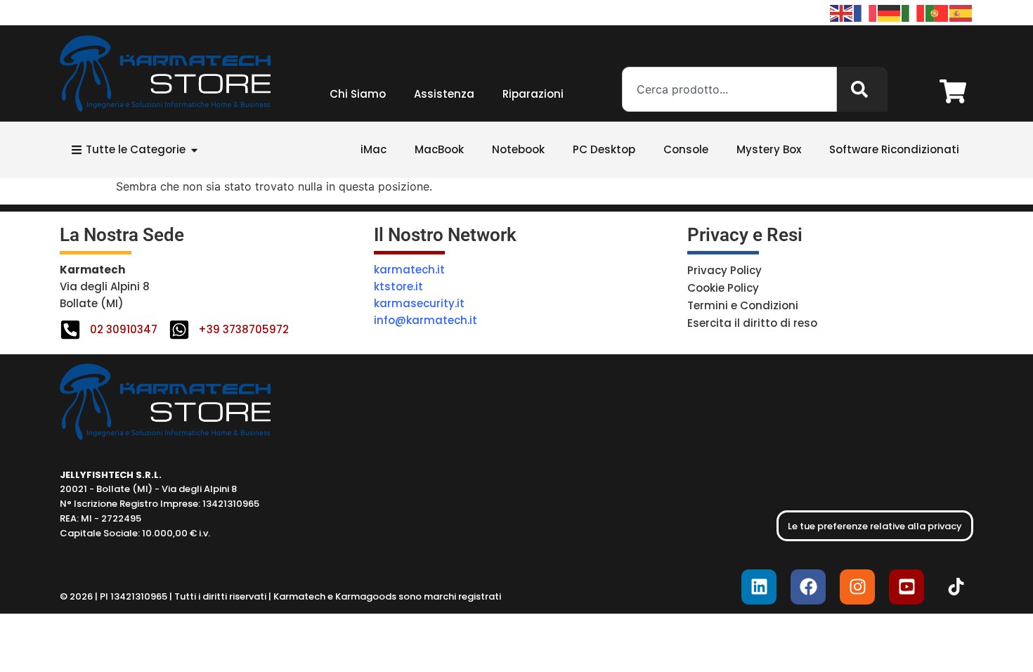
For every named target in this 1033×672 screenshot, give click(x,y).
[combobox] (729, 89)
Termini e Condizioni (742, 305)
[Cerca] (862, 89)
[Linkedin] (759, 587)
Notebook (518, 149)
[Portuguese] (937, 12)
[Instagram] (857, 587)
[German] (890, 12)
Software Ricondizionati (894, 149)
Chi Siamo (358, 93)
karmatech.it (409, 269)
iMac (373, 149)
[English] (842, 12)
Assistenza (444, 93)
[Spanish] (961, 12)
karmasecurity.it (419, 303)
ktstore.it (398, 286)
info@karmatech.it (425, 320)
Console (685, 149)
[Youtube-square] (906, 587)
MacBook (439, 149)
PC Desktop (604, 149)
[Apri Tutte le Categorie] (194, 150)
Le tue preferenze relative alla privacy (875, 526)
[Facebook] (808, 587)
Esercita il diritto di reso (752, 323)
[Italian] (913, 12)
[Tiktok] (955, 587)
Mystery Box (768, 149)
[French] (866, 12)
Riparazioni (533, 93)
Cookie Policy (723, 287)
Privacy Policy (724, 270)
